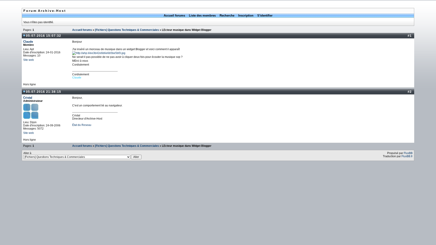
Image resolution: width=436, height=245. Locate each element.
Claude (28, 41)
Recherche (227, 15)
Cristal (27, 97)
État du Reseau (81, 125)
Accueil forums (174, 15)
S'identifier (264, 15)
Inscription (245, 15)
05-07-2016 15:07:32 (43, 35)
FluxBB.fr (407, 156)
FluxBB (408, 153)
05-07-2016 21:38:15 (43, 91)
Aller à (27, 153)
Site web (28, 59)
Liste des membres (202, 15)
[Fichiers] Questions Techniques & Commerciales (127, 30)
